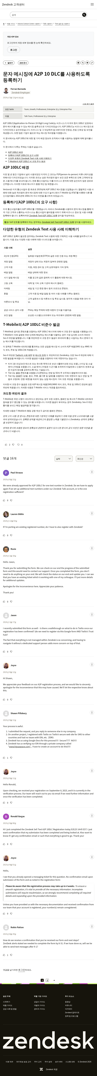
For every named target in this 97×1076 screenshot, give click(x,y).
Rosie (13, 548)
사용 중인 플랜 (88, 104)
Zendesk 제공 (51, 1069)
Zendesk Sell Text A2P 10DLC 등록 (58, 221)
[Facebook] (87, 63)
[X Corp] (83, 63)
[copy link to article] (92, 63)
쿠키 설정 (48, 1062)
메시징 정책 (40, 355)
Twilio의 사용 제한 (23, 355)
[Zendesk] (48, 1040)
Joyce (13, 665)
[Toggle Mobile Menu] (92, 4)
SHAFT (19, 375)
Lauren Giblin (17, 514)
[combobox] (64, 459)
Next (54, 980)
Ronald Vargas (18, 816)
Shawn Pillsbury (19, 713)
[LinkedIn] (78, 63)
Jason (13, 615)
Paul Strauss (17, 472)
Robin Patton (17, 927)
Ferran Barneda (18, 88)
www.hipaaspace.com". (20, 746)
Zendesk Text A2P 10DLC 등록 (43, 215)
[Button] (6, 444)
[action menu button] (92, 472)
